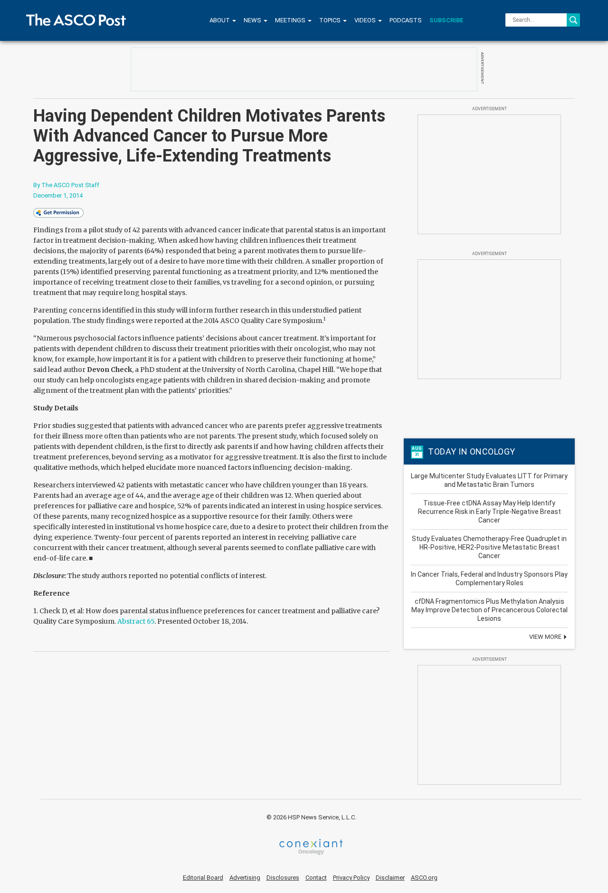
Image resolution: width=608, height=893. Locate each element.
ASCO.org (424, 877)
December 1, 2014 (58, 195)
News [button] (253, 20)
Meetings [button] (291, 20)
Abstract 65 (135, 621)
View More (546, 636)
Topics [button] (330, 20)
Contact (316, 877)
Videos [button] (365, 20)
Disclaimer (390, 877)
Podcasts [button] (406, 20)
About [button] (220, 20)
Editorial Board (203, 877)
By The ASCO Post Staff (66, 185)
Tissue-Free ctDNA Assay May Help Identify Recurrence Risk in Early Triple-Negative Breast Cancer (489, 511)
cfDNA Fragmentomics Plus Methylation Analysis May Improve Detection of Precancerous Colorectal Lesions (489, 610)
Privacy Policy (351, 877)
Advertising (244, 877)
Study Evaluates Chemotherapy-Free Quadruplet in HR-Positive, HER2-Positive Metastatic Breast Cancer (489, 547)
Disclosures (282, 877)
